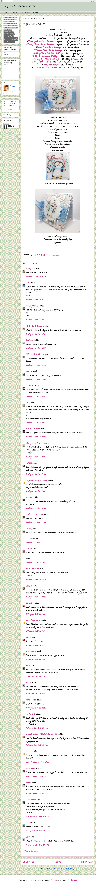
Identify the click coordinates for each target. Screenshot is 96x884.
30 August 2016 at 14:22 (36, 436)
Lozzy (28, 822)
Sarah (28, 665)
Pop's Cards (31, 651)
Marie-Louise (31, 699)
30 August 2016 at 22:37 (36, 596)
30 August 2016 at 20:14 (35, 508)
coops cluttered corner (18, 6)
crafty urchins (8, 109)
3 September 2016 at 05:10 (37, 762)
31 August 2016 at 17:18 (35, 676)
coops (13, 86)
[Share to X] (55, 255)
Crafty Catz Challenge (42, 62)
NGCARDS (30, 385)
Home (6, 12)
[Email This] (52, 255)
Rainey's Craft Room (34, 443)
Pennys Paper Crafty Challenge (48, 50)
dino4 (56, 880)
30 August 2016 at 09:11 (35, 319)
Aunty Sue (30, 268)
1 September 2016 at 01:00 (37, 728)
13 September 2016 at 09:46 (37, 845)
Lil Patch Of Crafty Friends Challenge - (50, 67)
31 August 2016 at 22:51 (36, 708)
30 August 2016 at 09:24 (35, 379)
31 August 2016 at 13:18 (35, 659)
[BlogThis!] (54, 255)
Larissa (29, 548)
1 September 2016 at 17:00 (37, 745)
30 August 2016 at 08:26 (36, 299)
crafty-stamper (32, 568)
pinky (28, 282)
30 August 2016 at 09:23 (35, 365)
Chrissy (29, 528)
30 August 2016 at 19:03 (35, 491)
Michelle (29, 463)
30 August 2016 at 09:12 (35, 334)
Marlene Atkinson (33, 428)
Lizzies (28, 751)
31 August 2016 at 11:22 (35, 614)
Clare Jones (31, 799)
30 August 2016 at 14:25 (36, 456)
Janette (29, 371)
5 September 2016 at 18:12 (37, 816)
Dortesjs (29, 340)
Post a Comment (31, 851)
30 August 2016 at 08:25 (36, 276)
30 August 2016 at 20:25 (36, 542)
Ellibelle (28, 682)
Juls (27, 637)
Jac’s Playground (33, 620)
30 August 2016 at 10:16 (35, 396)
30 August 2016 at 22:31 (36, 579)
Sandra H (30, 603)
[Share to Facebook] (56, 255)
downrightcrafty (32, 305)
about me (15, 12)
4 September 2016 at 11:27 (37, 793)
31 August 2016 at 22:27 (36, 693)
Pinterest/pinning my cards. (30, 12)
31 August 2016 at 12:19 (35, 645)
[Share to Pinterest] (58, 255)
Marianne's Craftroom (35, 326)
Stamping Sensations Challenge (41, 41)
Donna (28, 782)
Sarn (28, 837)
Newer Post (28, 862)
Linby (28, 402)
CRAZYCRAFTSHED (34, 354)
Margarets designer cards (36, 480)
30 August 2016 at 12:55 (36, 422)
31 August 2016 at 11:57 (35, 631)
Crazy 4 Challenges (51, 64)
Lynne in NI (30, 768)
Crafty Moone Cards (34, 514)
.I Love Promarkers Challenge (49, 47)
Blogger (74, 880)
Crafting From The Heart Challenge (48, 53)
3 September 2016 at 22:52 (37, 776)
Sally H (29, 586)
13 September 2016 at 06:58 (37, 830)
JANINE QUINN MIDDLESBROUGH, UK (41, 734)
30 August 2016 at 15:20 (36, 474)
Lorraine (29, 497)
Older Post (86, 862)
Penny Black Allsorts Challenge (41, 44)
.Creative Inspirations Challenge (45, 56)
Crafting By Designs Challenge (46, 59)
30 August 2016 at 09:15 (35, 348)
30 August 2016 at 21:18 (35, 562)
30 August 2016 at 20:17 (35, 522)
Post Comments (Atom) (63, 868)
